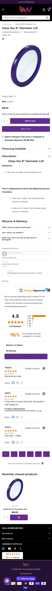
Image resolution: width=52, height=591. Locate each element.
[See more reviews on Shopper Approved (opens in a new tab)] (21, 383)
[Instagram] (3, 548)
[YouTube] (9, 549)
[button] (8, 119)
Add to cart (30, 121)
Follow (4, 266)
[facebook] (15, 549)
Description (9, 156)
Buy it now (26, 129)
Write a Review (26, 356)
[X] (20, 549)
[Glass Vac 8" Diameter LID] (15, 490)
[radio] (37, 316)
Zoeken (47, 17)
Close (26, 528)
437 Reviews (17, 326)
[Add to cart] (19, 517)
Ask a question (30, 32)
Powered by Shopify (32, 569)
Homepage (6, 24)
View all (5, 281)
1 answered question (11, 32)
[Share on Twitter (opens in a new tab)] (17, 383)
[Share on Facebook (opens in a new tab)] (13, 383)
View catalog (3, 10)
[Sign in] (44, 10)
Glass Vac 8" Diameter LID (15, 509)
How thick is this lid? (10, 264)
